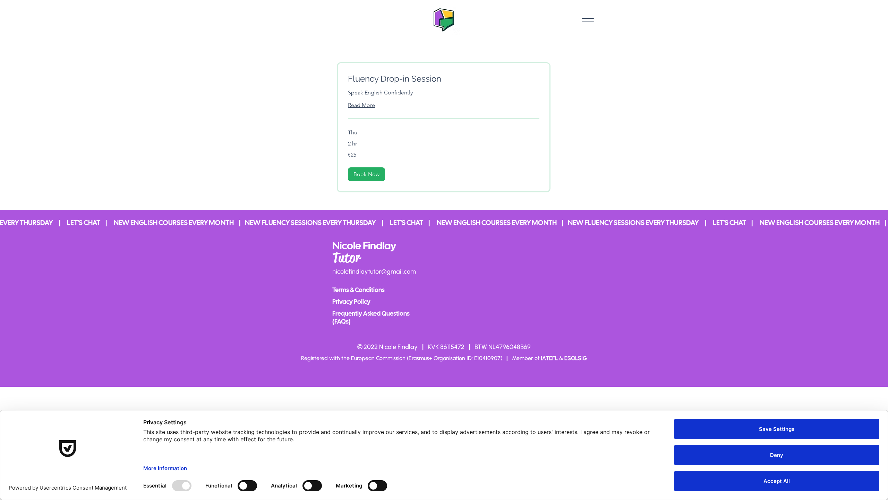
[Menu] (588, 19)
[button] (366, 174)
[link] (443, 78)
